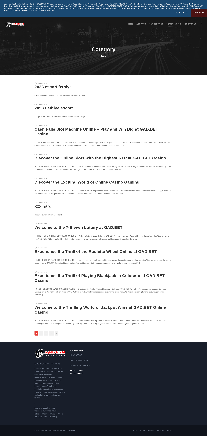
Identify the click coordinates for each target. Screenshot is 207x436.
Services (160, 430)
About (142, 430)
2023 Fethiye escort (53, 108)
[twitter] (183, 12)
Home (130, 24)
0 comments (42, 83)
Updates (150, 430)
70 (52, 333)
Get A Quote (199, 12)
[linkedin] (179, 12)
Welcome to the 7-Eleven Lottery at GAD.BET (78, 227)
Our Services (156, 24)
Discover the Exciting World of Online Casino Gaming (87, 182)
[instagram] (187, 12)
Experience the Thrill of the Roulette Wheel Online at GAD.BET (95, 251)
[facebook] (176, 12)
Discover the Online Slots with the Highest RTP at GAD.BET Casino (100, 158)
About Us (141, 24)
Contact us (190, 24)
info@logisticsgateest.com (22, 6)
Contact (169, 430)
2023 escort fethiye (53, 87)
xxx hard (43, 206)
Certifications (173, 24)
